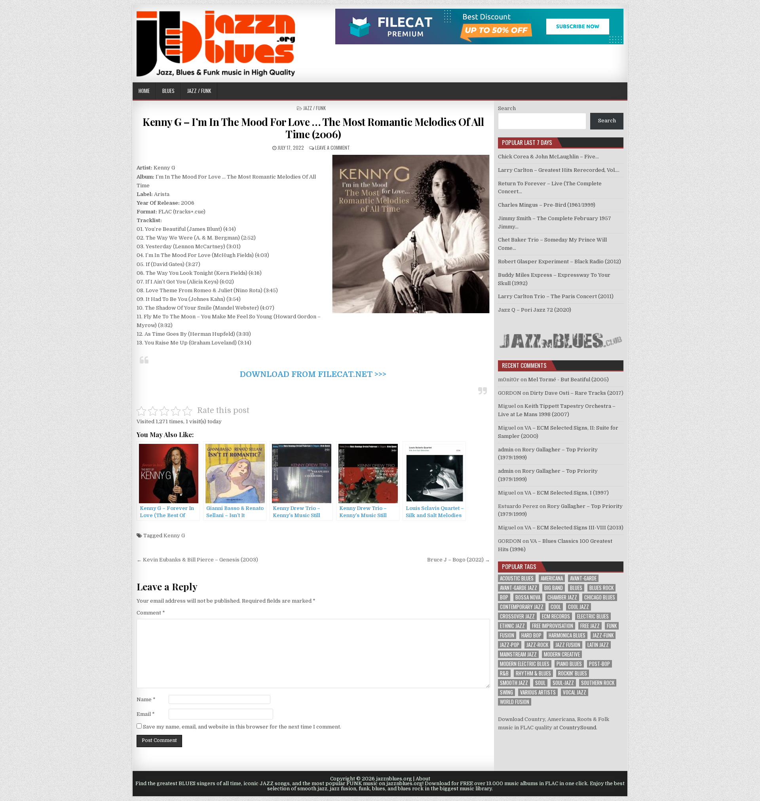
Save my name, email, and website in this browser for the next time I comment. (242, 727)
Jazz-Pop (509, 645)
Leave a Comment (332, 147)
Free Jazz (590, 626)
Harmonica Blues (567, 635)
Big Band (553, 588)
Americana (552, 578)
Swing (506, 692)
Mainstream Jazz (518, 654)
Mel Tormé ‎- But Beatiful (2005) (568, 379)
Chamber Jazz (562, 597)
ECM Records (556, 616)
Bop (504, 597)
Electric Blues (593, 616)
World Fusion (514, 702)
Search (507, 108)
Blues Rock (601, 588)
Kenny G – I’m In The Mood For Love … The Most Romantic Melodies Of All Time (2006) (313, 128)
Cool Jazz (578, 607)
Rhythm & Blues (533, 673)
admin (505, 450)
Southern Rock (597, 683)
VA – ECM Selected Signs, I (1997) (566, 493)
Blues (168, 91)
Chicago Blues (599, 597)
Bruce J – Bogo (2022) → (458, 560)
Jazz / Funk (199, 91)
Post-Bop (599, 664)
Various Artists (538, 692)
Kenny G (174, 535)
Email (146, 714)
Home (144, 91)
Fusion (507, 635)
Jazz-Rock (537, 645)
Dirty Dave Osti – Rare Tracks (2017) (576, 393)
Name (146, 699)
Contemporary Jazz (521, 607)
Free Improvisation (552, 626)
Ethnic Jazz (512, 626)
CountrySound (577, 728)
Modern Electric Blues (524, 664)
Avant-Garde (583, 578)
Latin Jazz (598, 645)
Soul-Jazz (563, 683)
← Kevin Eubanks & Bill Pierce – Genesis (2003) (197, 560)
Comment (151, 613)
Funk (612, 626)
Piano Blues (569, 664)
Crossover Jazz (517, 616)
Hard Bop (531, 635)
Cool (556, 607)
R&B (504, 673)
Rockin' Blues (572, 673)
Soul (540, 683)
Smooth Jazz (514, 683)
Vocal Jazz (574, 692)
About (423, 779)
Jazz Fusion (567, 645)
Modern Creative (562, 654)
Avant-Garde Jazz (518, 588)
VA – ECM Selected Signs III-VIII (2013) (573, 528)
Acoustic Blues (517, 578)
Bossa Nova (527, 597)
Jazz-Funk (603, 635)
